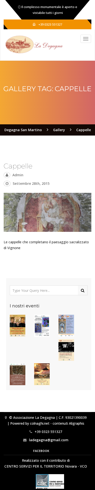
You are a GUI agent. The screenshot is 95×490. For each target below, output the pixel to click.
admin (17, 175)
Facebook (41, 451)
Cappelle (18, 166)
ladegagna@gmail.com (48, 440)
